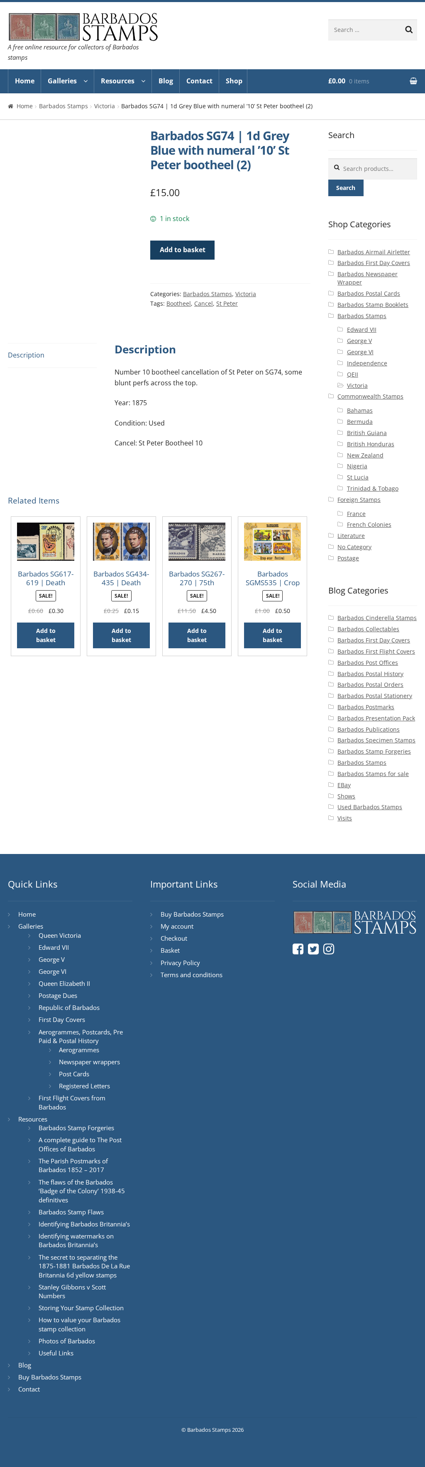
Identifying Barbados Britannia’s (84, 1224)
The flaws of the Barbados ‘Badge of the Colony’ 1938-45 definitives (82, 1191)
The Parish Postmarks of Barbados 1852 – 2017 (73, 1165)
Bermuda (360, 422)
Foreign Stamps (359, 500)
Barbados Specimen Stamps (376, 740)
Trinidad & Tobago (372, 488)
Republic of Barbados (69, 1007)
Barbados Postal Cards (368, 293)
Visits (344, 818)
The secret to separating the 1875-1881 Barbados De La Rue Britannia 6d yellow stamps (84, 1266)
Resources (117, 80)
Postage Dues (58, 995)
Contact (199, 80)
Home (24, 80)
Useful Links (56, 1353)
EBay (344, 785)
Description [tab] (26, 355)
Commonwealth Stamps (370, 396)
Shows (346, 796)
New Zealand (365, 455)
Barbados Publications (368, 729)
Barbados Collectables (368, 629)
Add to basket (182, 249)
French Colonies (369, 524)
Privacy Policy (180, 963)
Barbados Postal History (370, 674)
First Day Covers (62, 1019)
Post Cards (74, 1074)
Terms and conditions (191, 975)
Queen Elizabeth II (64, 983)
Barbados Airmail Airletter (373, 252)
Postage (348, 558)
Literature (351, 536)
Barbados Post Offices (367, 663)
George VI (360, 352)
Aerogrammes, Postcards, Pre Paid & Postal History (81, 1036)
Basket (170, 950)
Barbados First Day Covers (373, 263)
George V (359, 341)
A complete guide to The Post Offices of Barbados (80, 1144)
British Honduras (370, 444)
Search (345, 188)
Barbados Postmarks (365, 707)
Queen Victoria (60, 935)
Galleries (62, 80)
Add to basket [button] (46, 635)
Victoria (104, 106)
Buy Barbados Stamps (49, 1377)
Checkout (174, 938)
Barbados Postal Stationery (374, 696)
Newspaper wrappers (89, 1062)
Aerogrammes (79, 1050)
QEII (352, 374)
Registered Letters (84, 1086)
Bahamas (360, 410)
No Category (354, 547)
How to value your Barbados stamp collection (79, 1324)
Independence (367, 363)
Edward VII (361, 329)
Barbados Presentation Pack (376, 718)
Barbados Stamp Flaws (71, 1212)
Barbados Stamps (63, 106)
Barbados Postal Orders (370, 684)
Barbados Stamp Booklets (372, 305)
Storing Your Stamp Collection (81, 1308)
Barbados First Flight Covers (376, 651)
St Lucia (358, 477)
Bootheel (178, 303)
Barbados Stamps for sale (373, 774)
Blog (166, 80)
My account (177, 926)
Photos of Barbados (67, 1341)
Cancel (203, 303)
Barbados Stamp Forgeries (374, 751)
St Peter (227, 303)
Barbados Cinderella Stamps (377, 618)
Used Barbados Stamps (369, 807)
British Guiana (367, 433)
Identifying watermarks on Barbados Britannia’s (76, 1240)
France (356, 514)
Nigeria (357, 466)
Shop (234, 80)
